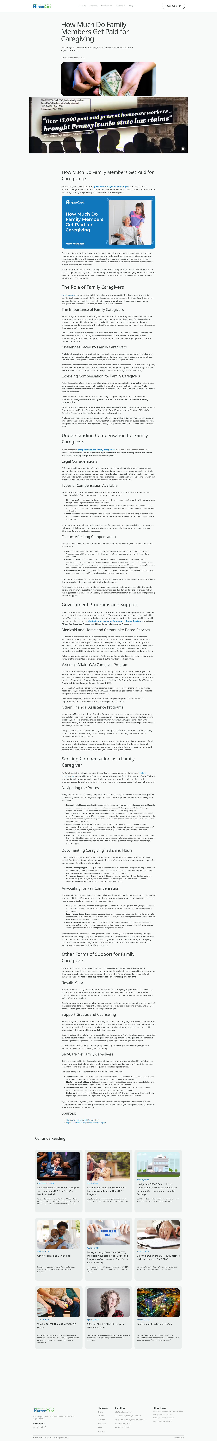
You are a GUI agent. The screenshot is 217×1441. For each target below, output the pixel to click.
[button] (106, 6)
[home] (42, 6)
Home (100, 1412)
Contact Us (120, 6)
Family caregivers (70, 295)
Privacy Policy (179, 1438)
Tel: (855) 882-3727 (123, 1424)
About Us (82, 6)
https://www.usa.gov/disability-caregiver (82, 1120)
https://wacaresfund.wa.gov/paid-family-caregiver (86, 1123)
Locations (105, 6)
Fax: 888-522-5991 (122, 1427)
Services (93, 6)
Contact (101, 1431)
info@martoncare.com (123, 1412)
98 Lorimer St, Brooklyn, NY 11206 (128, 1416)
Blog (131, 6)
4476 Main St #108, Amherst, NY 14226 (130, 1420)
